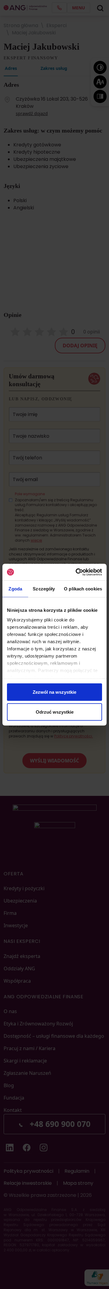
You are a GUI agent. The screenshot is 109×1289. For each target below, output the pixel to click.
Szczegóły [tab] (44, 588)
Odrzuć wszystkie (55, 711)
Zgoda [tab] (15, 588)
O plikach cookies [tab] (83, 588)
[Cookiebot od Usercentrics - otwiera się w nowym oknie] (77, 572)
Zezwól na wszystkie (54, 692)
